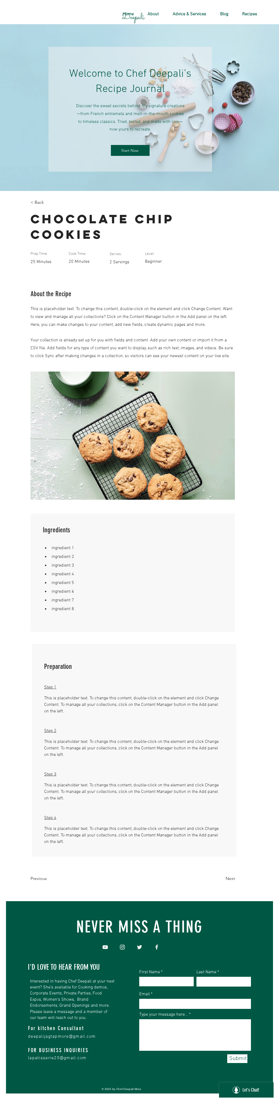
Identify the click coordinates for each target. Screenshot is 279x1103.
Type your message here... (163, 1014)
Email (144, 994)
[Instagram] (122, 947)
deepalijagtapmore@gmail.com (62, 1036)
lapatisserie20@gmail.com (57, 1058)
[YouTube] (105, 947)
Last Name (206, 972)
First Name (149, 972)
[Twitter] (139, 947)
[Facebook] (156, 947)
